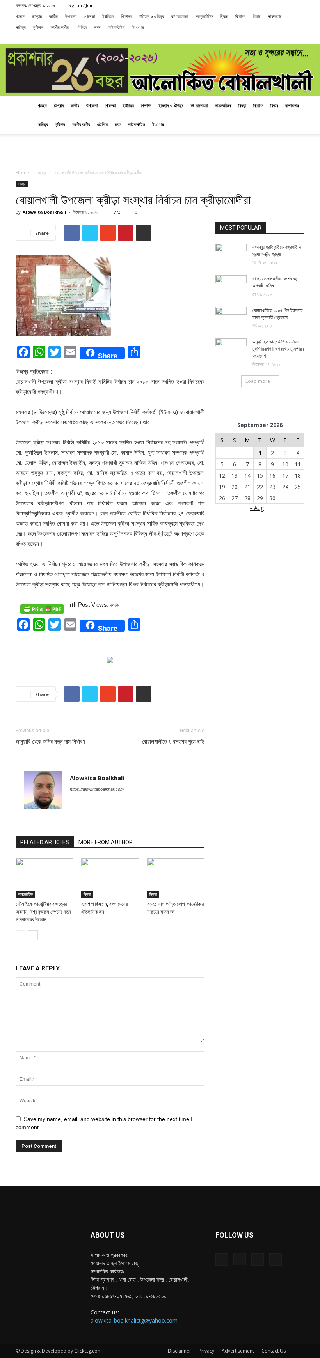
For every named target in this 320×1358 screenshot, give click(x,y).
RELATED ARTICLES (44, 842)
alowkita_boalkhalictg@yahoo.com (134, 1320)
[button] (248, 38)
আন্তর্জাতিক (204, 16)
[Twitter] (286, 38)
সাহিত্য (21, 27)
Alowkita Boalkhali (44, 212)
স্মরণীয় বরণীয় (60, 27)
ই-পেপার (138, 27)
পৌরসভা (89, 16)
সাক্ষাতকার (274, 16)
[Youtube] (298, 38)
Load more (257, 381)
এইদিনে (81, 27)
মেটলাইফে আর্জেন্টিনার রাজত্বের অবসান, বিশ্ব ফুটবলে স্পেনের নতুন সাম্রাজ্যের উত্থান (43, 911)
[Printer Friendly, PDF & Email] (42, 609)
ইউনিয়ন (108, 16)
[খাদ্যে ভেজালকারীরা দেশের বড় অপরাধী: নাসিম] (231, 286)
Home (22, 172)
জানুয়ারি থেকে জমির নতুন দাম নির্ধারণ (50, 741)
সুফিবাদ (38, 27)
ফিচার (256, 16)
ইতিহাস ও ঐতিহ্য (151, 16)
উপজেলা (70, 16)
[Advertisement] (160, 151)
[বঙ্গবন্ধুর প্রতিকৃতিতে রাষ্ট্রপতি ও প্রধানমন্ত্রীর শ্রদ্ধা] (231, 255)
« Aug (257, 508)
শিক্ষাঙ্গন (126, 16)
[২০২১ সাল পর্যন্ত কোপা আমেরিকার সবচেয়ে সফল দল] (175, 878)
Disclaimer (179, 1350)
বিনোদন (240, 16)
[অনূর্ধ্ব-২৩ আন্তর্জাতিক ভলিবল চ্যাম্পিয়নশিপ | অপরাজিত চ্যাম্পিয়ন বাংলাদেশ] (231, 349)
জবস (97, 27)
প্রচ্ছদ (20, 16)
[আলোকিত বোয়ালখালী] (160, 70)
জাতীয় (53, 16)
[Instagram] (273, 38)
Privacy (206, 1350)
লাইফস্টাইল (116, 27)
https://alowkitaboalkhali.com (97, 789)
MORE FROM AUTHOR (105, 842)
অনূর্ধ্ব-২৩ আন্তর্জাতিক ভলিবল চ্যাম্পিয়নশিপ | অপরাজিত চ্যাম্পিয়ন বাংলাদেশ (278, 349)
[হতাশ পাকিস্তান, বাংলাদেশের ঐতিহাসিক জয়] (110, 878)
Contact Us (273, 1350)
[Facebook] (260, 38)
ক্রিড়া (224, 16)
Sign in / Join (81, 5)
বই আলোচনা (179, 16)
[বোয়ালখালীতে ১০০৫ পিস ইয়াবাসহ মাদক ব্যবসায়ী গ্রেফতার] (231, 318)
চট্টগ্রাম (37, 16)
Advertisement (238, 1350)
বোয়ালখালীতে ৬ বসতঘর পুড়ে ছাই (173, 741)
